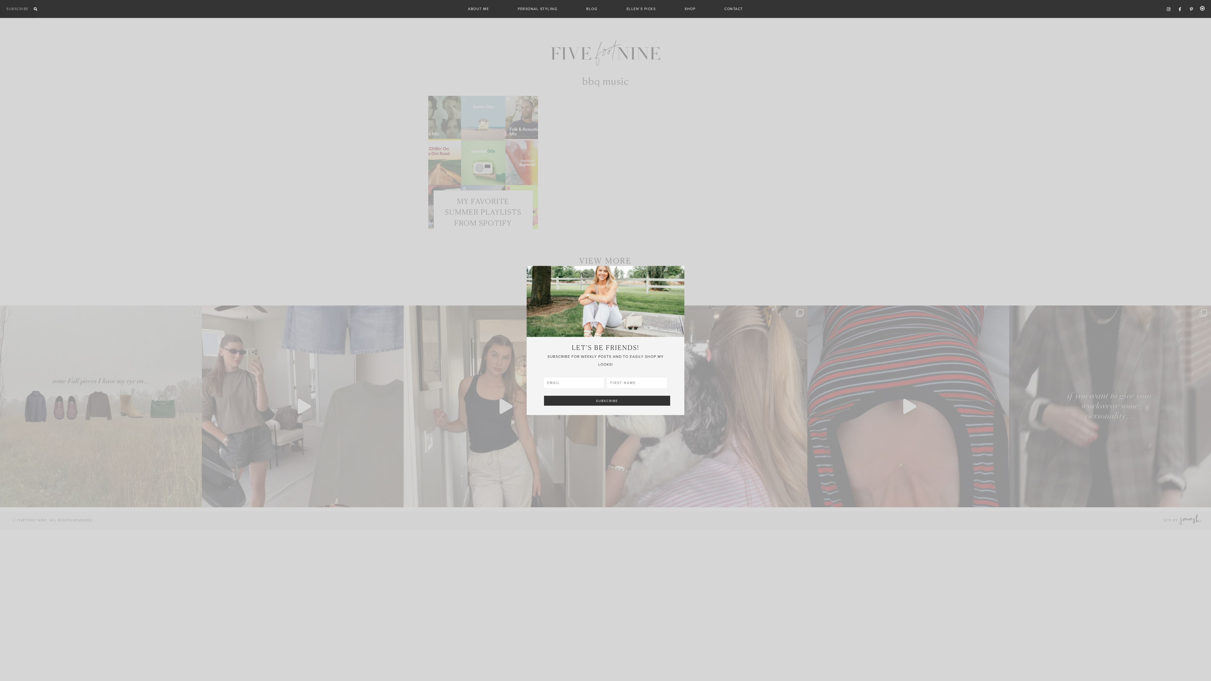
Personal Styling (537, 8)
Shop (690, 8)
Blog (591, 8)
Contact (733, 8)
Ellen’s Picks (641, 8)
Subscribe (17, 8)
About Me (478, 8)
